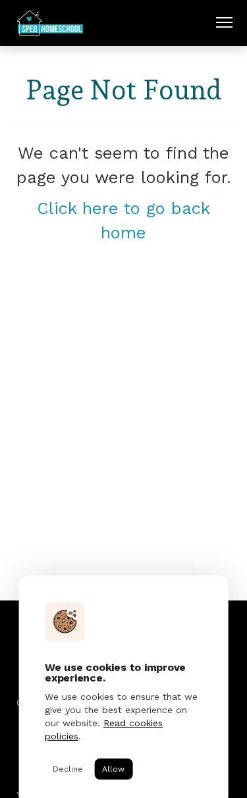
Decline (68, 769)
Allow (113, 769)
